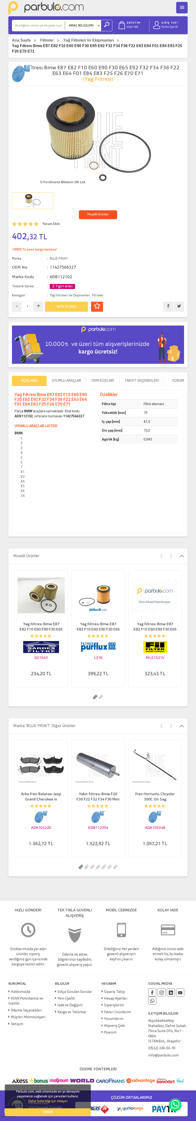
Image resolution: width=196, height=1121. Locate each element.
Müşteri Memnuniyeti (28, 1017)
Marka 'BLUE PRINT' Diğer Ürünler (44, 726)
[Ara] (106, 25)
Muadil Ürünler (98, 214)
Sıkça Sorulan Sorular (74, 992)
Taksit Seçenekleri (142, 381)
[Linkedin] (171, 992)
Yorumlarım (113, 1019)
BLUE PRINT (59, 258)
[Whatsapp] (152, 1000)
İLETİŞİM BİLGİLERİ (163, 1013)
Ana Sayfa (21, 40)
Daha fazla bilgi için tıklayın (47, 1101)
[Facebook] (152, 992)
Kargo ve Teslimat (71, 1012)
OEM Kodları (103, 381)
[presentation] (161, 555)
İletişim (17, 1024)
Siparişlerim (114, 1005)
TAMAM (48, 1112)
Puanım (110, 1032)
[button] (95, 697)
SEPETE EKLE (66, 306)
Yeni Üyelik (66, 999)
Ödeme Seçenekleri (26, 1010)
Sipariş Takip (114, 992)
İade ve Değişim (70, 1005)
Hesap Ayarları (115, 999)
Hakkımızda (20, 992)
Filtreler (47, 40)
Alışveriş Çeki (114, 1026)
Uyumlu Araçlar (66, 381)
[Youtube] (180, 992)
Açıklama (29, 381)
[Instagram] (162, 992)
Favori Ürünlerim (117, 1012)
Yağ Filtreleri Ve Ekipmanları (88, 40)
